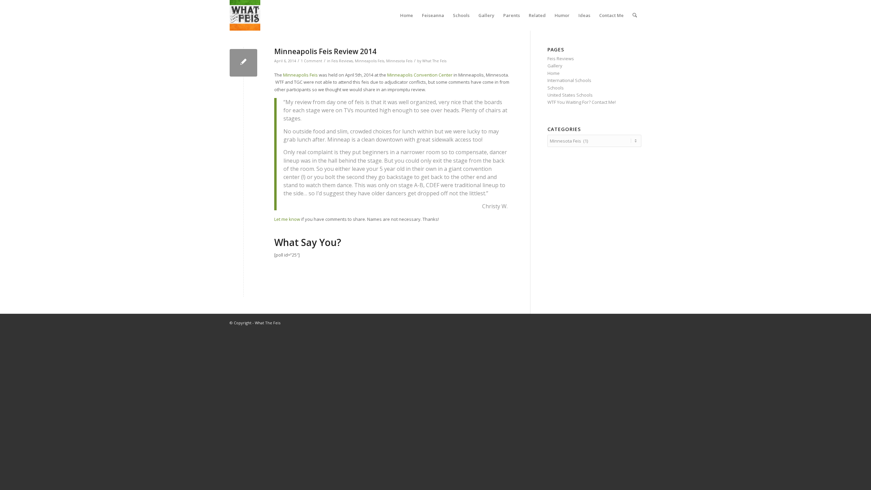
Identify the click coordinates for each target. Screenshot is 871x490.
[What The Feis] (245, 15)
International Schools (569, 80)
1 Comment (311, 61)
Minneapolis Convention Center (420, 75)
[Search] (634, 15)
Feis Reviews (342, 61)
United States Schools (570, 95)
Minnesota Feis (399, 61)
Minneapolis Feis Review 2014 (325, 51)
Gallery (554, 66)
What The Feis (434, 61)
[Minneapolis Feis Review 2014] (243, 63)
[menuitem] (406, 15)
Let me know (287, 219)
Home (553, 73)
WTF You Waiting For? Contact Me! (581, 102)
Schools (555, 88)
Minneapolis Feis (369, 61)
